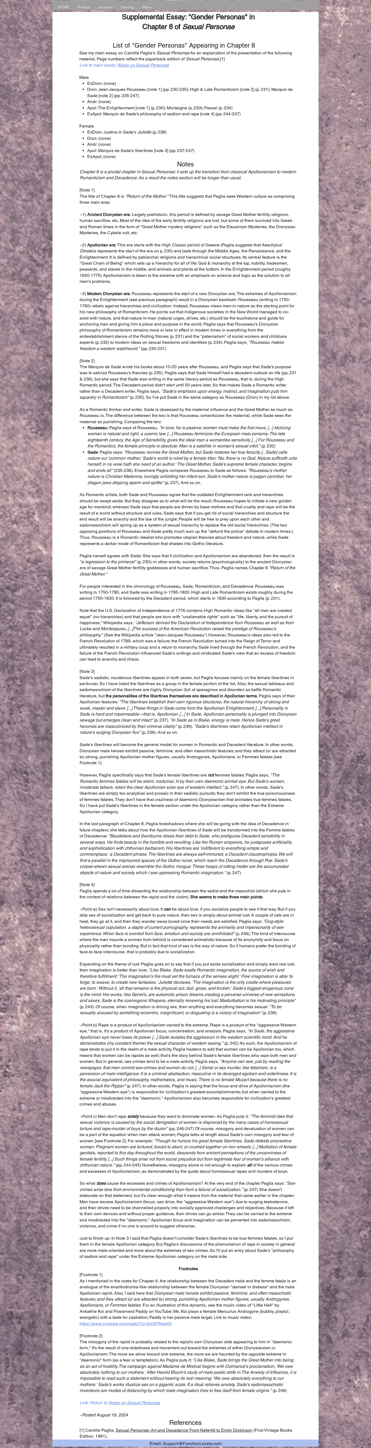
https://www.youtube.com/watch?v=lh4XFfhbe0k (126, 1323)
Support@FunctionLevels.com (192, 1443)
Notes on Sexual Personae (143, 65)
